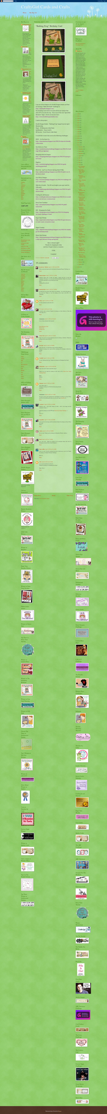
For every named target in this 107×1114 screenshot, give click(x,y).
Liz (21, 362)
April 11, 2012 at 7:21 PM (51, 275)
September (81, 153)
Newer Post (37, 495)
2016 (78, 136)
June (80, 160)
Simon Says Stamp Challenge (60, 410)
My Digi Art (33, 13)
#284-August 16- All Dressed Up (30, 99)
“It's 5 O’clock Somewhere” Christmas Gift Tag (81, 185)
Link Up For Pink (24, 246)
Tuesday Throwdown (25, 137)
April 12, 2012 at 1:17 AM (47, 300)
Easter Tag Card (81, 252)
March (80, 259)
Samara (22, 288)
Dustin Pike (25, 47)
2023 (78, 120)
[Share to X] (55, 258)
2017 (78, 134)
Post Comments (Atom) (44, 498)
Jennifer (22, 358)
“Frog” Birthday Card (81, 237)
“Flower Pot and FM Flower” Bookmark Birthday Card (81, 198)
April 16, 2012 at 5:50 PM (48, 431)
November (81, 149)
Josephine (23, 193)
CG (40, 309)
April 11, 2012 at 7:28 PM (51, 289)
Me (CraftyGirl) (24, 364)
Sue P (22, 199)
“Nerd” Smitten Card (81, 221)
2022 (78, 122)
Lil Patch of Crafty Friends (25, 244)
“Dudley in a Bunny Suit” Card (81, 244)
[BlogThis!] (54, 258)
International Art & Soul (27, 69)
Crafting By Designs (27, 24)
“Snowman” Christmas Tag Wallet (81, 177)
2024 (78, 118)
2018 (78, 131)
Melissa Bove (42, 366)
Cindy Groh (41, 335)
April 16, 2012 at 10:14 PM (50, 449)
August (80, 155)
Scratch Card (41, 329)
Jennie (22, 192)
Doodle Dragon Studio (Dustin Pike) (25, 240)
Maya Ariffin (42, 449)
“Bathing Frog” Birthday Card (81, 240)
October (80, 151)
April (80, 164)
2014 (78, 140)
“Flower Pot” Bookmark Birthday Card (81, 204)
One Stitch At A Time (25, 248)
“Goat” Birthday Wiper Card (81, 167)
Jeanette (22, 190)
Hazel (40, 439)
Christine (23, 182)
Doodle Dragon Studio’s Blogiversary (81, 194)
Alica (40, 462)
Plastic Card (41, 328)
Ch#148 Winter (30, 73)
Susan (22, 376)
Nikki (22, 285)
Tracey (22, 291)
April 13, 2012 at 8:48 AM (50, 366)
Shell (22, 197)
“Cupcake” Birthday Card (81, 234)
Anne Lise (23, 274)
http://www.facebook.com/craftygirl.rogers (80, 44)
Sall (22, 196)
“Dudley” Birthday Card (82, 180)
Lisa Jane (41, 345)
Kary (22, 360)
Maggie (22, 195)
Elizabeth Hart (42, 289)
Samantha (63, 398)
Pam (22, 368)
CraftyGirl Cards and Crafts (45, 7)
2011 (78, 267)
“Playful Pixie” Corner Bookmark (81, 230)
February (80, 262)
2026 (78, 114)
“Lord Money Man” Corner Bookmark (81, 225)
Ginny (40, 300)
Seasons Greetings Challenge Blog (26, 116)
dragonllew (41, 419)
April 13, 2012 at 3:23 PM (49, 383)
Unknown (41, 383)
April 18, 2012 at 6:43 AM (47, 461)
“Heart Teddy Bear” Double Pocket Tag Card (81, 171)
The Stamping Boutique (26, 250)
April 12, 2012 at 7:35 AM (50, 335)
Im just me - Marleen (43, 267)
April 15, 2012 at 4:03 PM (50, 419)
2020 (78, 127)
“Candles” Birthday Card (81, 189)
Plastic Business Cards (43, 326)
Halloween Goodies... (30, 49)
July (79, 158)
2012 (78, 145)
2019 (78, 129)
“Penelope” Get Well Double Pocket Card (81, 217)
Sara (22, 372)
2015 (78, 138)
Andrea (41, 431)
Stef (22, 374)
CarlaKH (41, 358)
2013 (78, 142)
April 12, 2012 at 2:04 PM (49, 345)
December (81, 146)
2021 (78, 125)
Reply (40, 271)
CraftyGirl (23, 185)
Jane (22, 189)
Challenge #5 (30, 119)
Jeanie (22, 356)
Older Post (70, 495)
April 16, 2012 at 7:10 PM (47, 439)
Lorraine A (41, 404)
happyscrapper (42, 275)
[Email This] (53, 258)
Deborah (23, 186)
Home (24, 13)
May (80, 162)
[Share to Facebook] (57, 258)
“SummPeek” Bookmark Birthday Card (81, 208)
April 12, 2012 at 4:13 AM (46, 309)
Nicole (22, 366)
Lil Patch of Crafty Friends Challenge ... (27, 93)
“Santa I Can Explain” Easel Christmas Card (82, 256)
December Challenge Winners (30, 29)
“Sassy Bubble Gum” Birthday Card (82, 213)
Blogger (59, 1111)
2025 (78, 116)
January (80, 264)
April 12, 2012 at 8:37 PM (49, 358)
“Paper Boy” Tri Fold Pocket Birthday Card (81, 249)
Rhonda (22, 370)
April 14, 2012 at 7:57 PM (50, 394)
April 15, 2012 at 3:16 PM (49, 404)
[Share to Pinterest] (58, 258)
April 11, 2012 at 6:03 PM (54, 267)
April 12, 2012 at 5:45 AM (50, 319)
